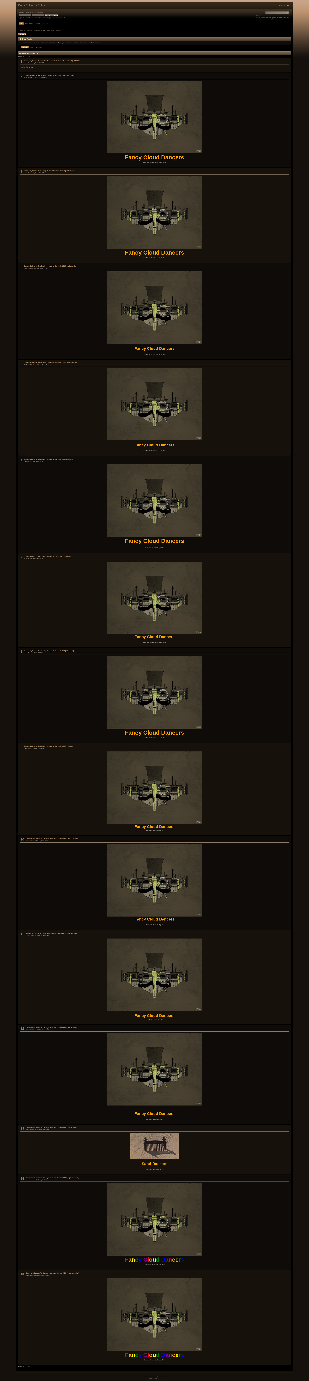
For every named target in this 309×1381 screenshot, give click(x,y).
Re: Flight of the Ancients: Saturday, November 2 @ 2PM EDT (59, 61)
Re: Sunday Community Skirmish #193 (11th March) (56, 651)
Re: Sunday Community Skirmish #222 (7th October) (56, 171)
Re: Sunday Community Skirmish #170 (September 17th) (59, 1178)
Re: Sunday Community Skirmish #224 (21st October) (56, 75)
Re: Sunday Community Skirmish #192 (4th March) (55, 746)
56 (29, 56)
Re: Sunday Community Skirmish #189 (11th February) (58, 933)
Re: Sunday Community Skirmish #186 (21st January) (58, 1128)
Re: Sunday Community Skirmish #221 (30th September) (57, 266)
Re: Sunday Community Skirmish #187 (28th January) (58, 1028)
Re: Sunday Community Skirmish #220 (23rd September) (57, 362)
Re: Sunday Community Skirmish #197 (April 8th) (55, 556)
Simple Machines (162, 1376)
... (27, 56)
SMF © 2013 (153, 1376)
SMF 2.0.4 (146, 1376)
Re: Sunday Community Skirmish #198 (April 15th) (55, 459)
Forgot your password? (58, 17)
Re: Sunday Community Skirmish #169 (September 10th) (59, 1273)
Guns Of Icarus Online (32, 5)
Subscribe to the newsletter (264, 17)
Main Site (282, 5)
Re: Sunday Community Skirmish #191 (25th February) (59, 839)
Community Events (30, 61)
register (40, 12)
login (35, 12)
